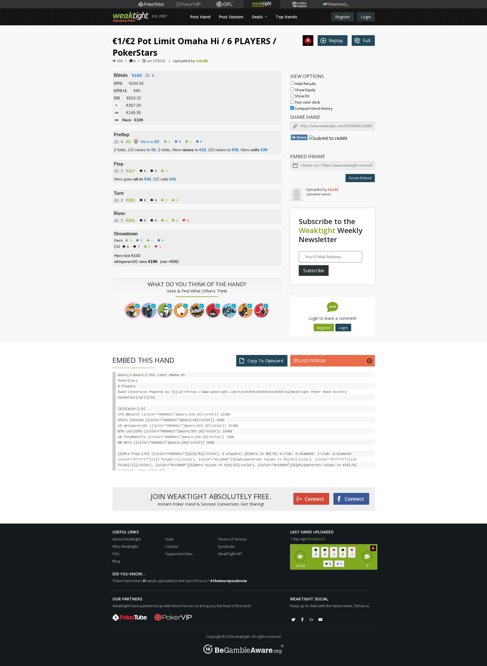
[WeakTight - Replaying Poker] (130, 17)
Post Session (231, 16)
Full (366, 40)
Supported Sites (179, 553)
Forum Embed (360, 178)
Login (366, 16)
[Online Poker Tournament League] (225, 4)
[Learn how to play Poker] (188, 4)
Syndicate (226, 546)
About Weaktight (126, 539)
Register (342, 16)
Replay (336, 40)
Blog (116, 561)
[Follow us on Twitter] (293, 619)
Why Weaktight (125, 546)
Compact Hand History (313, 108)
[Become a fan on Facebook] (302, 619)
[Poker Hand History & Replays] (335, 4)
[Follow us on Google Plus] (311, 619)
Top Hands (286, 16)
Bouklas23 (316, 538)
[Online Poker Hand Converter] (262, 4)
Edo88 (201, 60)
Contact (171, 546)
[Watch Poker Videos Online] (151, 4)
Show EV (301, 96)
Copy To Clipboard (265, 360)
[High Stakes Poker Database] (298, 4)
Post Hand (200, 16)
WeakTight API (230, 553)
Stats (169, 539)
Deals (258, 16)
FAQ (115, 553)
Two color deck (307, 102)
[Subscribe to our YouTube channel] (320, 619)
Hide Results (305, 83)
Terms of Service (232, 539)
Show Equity (305, 89)
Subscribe (313, 270)
